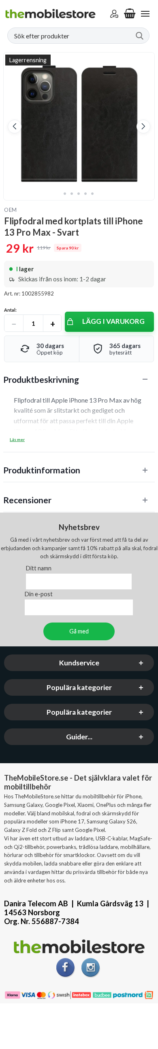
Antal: (10, 309)
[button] (14, 126)
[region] (79, 379)
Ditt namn (38, 568)
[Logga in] (114, 13)
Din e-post (39, 594)
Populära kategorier (79, 688)
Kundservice (79, 663)
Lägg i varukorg (113, 321)
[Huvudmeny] (145, 13)
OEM (10, 210)
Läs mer (17, 439)
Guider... (79, 737)
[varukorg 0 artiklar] (130, 13)
